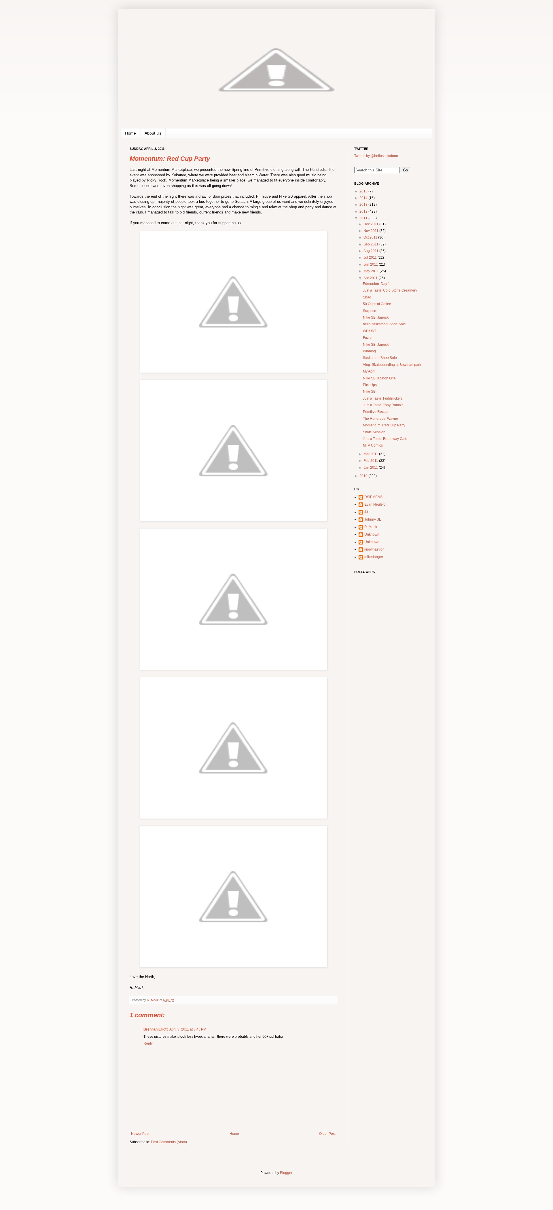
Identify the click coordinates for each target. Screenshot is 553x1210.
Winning (369, 351)
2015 (363, 191)
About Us (153, 133)
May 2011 (371, 271)
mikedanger (373, 557)
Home (130, 133)
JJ (366, 512)
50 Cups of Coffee (377, 304)
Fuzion (368, 338)
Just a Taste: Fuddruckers (383, 398)
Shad (367, 297)
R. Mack (370, 527)
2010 (363, 476)
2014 (363, 198)
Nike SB (369, 392)
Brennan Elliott (155, 1029)
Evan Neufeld (375, 504)
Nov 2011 (371, 231)
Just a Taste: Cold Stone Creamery (390, 290)
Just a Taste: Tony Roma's (383, 405)
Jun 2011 (371, 264)
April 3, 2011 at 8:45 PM (187, 1029)
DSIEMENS (373, 497)
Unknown (371, 534)
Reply (148, 1043)
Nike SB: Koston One (379, 378)
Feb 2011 (371, 461)
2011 (363, 218)
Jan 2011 (371, 468)
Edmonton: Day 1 (376, 284)
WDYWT (369, 331)
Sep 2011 (371, 244)
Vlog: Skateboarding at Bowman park (392, 365)
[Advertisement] (390, 666)
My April (369, 371)
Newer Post (140, 1134)
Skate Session (374, 432)
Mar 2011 (371, 454)
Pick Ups (370, 385)
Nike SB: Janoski (376, 317)
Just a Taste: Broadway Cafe (385, 439)
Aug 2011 (371, 251)
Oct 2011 (370, 237)
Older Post (327, 1134)
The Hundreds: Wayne (380, 419)
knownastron (374, 549)
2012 (363, 211)
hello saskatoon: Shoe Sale (384, 324)
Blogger (286, 1173)
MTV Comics (373, 445)
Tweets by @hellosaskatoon (376, 156)
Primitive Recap (375, 412)
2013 (363, 205)
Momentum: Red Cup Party (384, 425)
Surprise (369, 311)
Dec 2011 (371, 224)
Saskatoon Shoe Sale (380, 358)
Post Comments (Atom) (169, 1142)
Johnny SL (372, 519)
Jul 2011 (370, 258)
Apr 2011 (370, 278)
